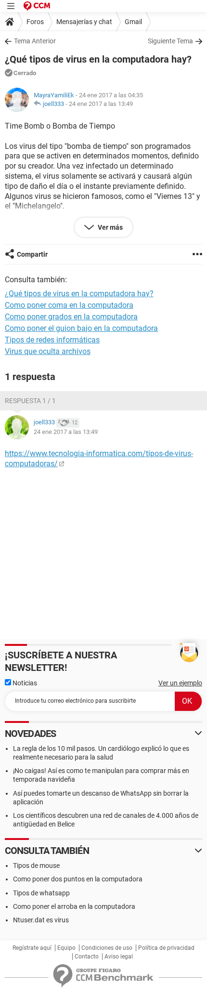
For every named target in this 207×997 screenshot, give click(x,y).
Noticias (24, 683)
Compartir (32, 254)
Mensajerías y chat (84, 22)
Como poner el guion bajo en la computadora (81, 328)
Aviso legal (118, 956)
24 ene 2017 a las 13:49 (101, 103)
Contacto (87, 956)
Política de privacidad (166, 948)
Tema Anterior (35, 41)
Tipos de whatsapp (41, 893)
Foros (35, 22)
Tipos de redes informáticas (52, 339)
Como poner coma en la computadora (69, 305)
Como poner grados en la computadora (71, 316)
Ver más (109, 227)
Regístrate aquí (32, 948)
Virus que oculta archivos (48, 351)
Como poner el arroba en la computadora (74, 906)
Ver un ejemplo (180, 683)
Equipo (66, 948)
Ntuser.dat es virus (41, 920)
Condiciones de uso (106, 948)
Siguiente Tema (170, 41)
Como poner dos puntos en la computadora (77, 879)
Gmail (133, 22)
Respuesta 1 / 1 (30, 401)
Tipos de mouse (36, 865)
